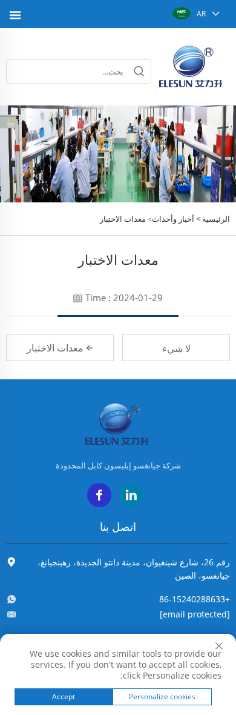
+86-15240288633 (194, 599)
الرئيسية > (213, 218)
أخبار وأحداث (173, 218)
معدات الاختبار (123, 218)
